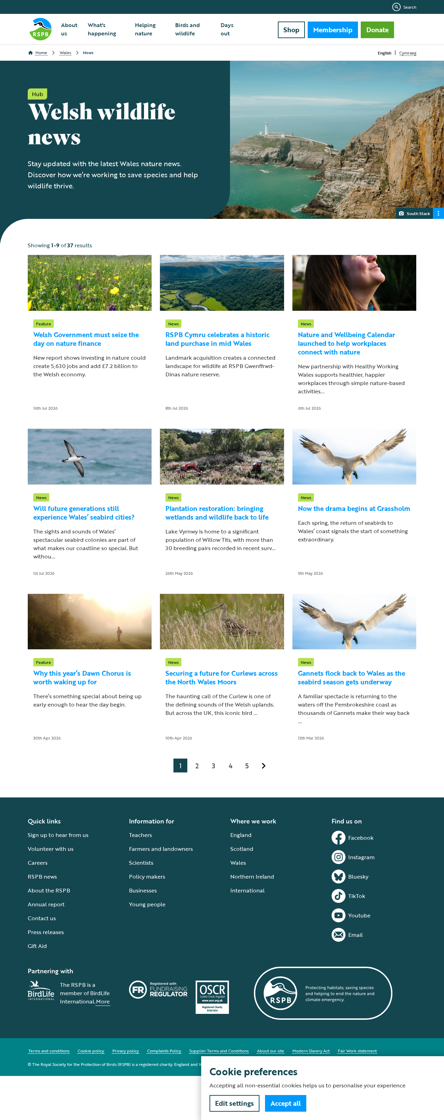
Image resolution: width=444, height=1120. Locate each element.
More (103, 1001)
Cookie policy (91, 1050)
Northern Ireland (252, 876)
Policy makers (147, 876)
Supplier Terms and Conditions (219, 1050)
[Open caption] (438, 213)
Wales (238, 862)
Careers (38, 862)
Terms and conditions (48, 1050)
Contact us (42, 918)
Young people (147, 904)
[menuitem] (70, 29)
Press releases (46, 932)
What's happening (102, 29)
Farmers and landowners (161, 849)
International (247, 890)
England (240, 835)
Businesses (143, 890)
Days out (227, 29)
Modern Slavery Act (311, 1050)
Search (409, 7)
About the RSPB (49, 890)
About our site (270, 1050)
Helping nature (145, 29)
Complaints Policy (164, 1050)
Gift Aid (37, 946)
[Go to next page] (264, 765)
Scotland (241, 849)
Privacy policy (125, 1050)
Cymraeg (407, 53)
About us (69, 29)
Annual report (46, 904)
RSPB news (42, 876)
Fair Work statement (357, 1050)
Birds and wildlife (187, 29)
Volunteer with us (51, 849)
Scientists (141, 862)
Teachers (140, 835)
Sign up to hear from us (58, 835)
